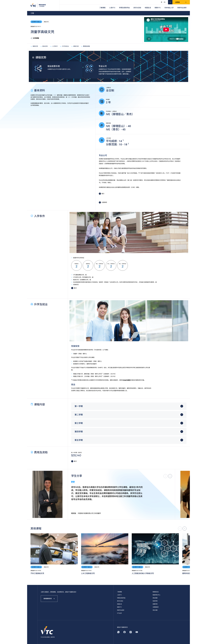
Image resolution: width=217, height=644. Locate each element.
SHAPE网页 (126, 380)
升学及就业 (65, 46)
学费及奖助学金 (124, 8)
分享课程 (36, 38)
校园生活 (148, 8)
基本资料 (45, 46)
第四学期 (79, 431)
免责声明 (155, 601)
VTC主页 (119, 613)
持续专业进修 (181, 8)
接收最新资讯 (48, 598)
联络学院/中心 (156, 595)
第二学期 (79, 415)
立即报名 (177, 2)
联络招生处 (156, 592)
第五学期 (79, 440)
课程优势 (35, 46)
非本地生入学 (169, 8)
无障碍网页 (156, 607)
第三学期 (79, 423)
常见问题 (155, 610)
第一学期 (79, 406)
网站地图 (155, 598)
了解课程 (102, 8)
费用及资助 (86, 46)
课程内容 (76, 46)
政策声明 (155, 604)
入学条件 (55, 46)
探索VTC (158, 8)
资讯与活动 (137, 8)
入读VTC (112, 8)
